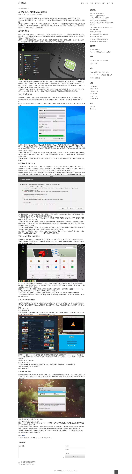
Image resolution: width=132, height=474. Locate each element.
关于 (108, 3)
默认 (91, 60)
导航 (92, 3)
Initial (76, 471)
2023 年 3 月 (93, 86)
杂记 (94, 60)
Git (95, 75)
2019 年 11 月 (94, 96)
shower (92, 49)
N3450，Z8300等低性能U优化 (99, 20)
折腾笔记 (105, 60)
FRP (98, 75)
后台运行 (97, 78)
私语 (103, 3)
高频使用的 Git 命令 (28, 464)
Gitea (107, 72)
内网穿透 (103, 75)
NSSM (91, 78)
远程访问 (109, 75)
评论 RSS (92, 109)
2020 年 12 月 (94, 91)
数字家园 (97, 3)
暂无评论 (32, 14)
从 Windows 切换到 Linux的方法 (32, 12)
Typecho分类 (93, 63)
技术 (23, 8)
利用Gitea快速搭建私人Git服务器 (99, 39)
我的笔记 (22, 3)
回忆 (98, 60)
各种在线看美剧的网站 (29, 462)
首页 (82, 3)
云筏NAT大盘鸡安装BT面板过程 (99, 41)
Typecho (92, 52)
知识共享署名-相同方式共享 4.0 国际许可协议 (35, 438)
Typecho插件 (93, 72)
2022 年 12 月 (94, 89)
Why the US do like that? (97, 13)
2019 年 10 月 (94, 98)
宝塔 (103, 72)
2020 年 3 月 (93, 93)
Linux (23, 435)
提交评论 (75, 456)
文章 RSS (92, 106)
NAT (100, 72)
